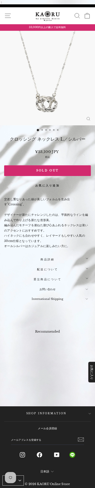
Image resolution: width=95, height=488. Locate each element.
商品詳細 (47, 259)
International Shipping (47, 299)
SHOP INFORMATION (46, 413)
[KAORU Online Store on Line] (76, 455)
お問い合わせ (47, 289)
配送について (47, 269)
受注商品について (47, 279)
